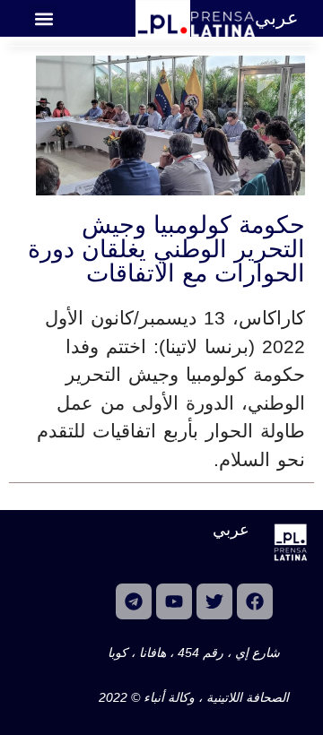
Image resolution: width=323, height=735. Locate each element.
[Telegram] (134, 601)
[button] (43, 18)
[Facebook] (255, 601)
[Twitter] (214, 601)
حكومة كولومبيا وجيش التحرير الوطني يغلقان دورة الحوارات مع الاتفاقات (166, 249)
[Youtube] (174, 601)
